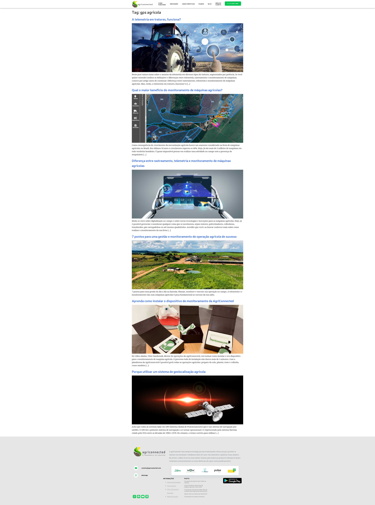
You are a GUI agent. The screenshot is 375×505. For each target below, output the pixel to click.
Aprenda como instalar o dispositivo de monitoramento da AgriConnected (183, 301)
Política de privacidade (173, 482)
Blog (210, 4)
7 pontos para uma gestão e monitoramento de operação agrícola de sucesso (184, 236)
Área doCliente (218, 4)
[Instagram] (134, 496)
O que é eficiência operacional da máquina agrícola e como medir (193, 486)
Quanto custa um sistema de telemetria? (195, 494)
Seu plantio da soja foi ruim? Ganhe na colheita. (195, 482)
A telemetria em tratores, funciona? (156, 19)
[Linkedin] (147, 496)
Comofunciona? (162, 4)
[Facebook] (138, 496)
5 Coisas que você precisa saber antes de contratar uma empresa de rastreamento (195, 490)
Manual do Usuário (172, 496)
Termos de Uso (171, 486)
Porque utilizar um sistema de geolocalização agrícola (168, 371)
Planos (201, 4)
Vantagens (174, 4)
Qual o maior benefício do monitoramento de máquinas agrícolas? (177, 90)
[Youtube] (142, 496)
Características (188, 4)
